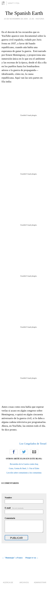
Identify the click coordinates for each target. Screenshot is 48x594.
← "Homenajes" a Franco (12, 558)
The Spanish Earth (24, 13)
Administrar (40, 582)
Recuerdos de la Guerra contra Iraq (24, 464)
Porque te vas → (31, 558)
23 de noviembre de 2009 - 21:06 (19, 19)
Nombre (8, 498)
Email (34, 451)
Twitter (24, 451)
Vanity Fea (13, 3)
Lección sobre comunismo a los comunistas (24, 473)
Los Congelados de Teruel (32, 443)
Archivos (24, 582)
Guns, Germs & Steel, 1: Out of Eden (24, 468)
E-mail (14, 508)
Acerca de (8, 582)
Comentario (10, 518)
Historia (40, 19)
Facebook (14, 451)
